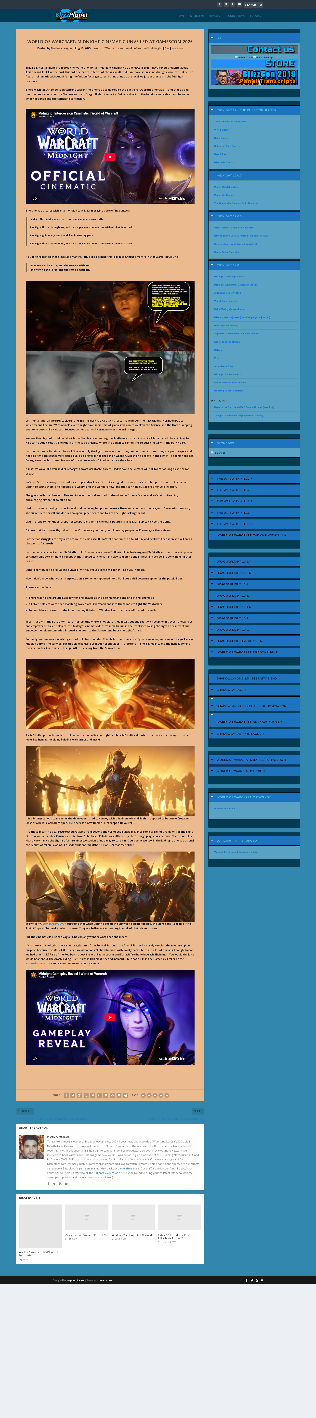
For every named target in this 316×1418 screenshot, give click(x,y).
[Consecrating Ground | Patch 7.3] (86, 1217)
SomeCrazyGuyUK (54, 924)
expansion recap (36, 963)
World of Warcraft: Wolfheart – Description (38, 1254)
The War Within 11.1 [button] (233, 512)
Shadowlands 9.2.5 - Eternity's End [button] (247, 678)
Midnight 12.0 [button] (228, 265)
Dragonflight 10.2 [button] (232, 584)
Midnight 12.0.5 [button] (229, 216)
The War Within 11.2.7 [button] (234, 478)
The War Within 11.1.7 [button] (234, 501)
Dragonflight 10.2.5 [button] (234, 573)
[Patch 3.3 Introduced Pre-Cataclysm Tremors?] (179, 1217)
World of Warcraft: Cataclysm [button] (244, 797)
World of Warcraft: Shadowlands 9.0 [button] (249, 722)
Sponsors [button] (225, 443)
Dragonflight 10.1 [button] (232, 618)
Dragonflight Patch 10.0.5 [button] (239, 641)
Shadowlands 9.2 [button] (231, 689)
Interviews (196, 16)
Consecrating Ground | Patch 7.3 (85, 1235)
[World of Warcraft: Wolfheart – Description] (40, 1226)
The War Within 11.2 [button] (233, 490)
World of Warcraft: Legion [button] (241, 771)
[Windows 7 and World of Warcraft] (133, 1217)
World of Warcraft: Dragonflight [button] (247, 652)
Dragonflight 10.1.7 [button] (234, 595)
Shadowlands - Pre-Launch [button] (240, 733)
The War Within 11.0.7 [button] (234, 524)
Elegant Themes (75, 1280)
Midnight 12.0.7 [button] (229, 175)
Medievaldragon (61, 48)
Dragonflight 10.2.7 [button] (234, 561)
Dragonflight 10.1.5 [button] (234, 607)
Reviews (214, 16)
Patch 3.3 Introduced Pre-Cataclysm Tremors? (173, 1236)
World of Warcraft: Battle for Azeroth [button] (252, 759)
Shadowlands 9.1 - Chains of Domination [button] (251, 706)
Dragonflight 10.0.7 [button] (234, 629)
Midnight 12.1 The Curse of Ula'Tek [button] (246, 110)
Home (180, 16)
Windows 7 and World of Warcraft (133, 1235)
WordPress (106, 1280)
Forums (255, 16)
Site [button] (220, 38)
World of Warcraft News (109, 48)
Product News (235, 16)
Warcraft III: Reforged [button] (237, 840)
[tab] (254, 38)
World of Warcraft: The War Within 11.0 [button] (251, 535)
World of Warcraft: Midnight (144, 48)
